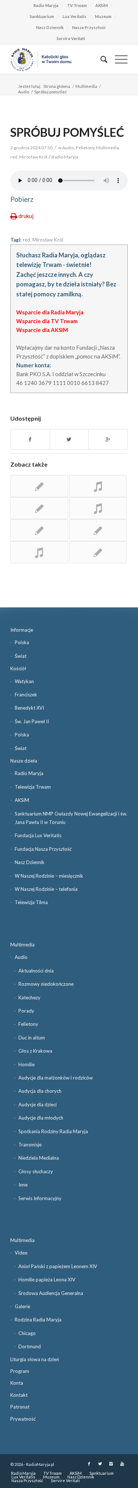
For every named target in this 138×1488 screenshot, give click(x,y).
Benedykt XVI (29, 708)
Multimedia (86, 86)
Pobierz (21, 199)
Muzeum (103, 16)
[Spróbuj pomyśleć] (39, 486)
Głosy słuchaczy (35, 1171)
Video (21, 1253)
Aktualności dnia (36, 971)
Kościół (18, 668)
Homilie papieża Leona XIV (46, 1279)
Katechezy (29, 997)
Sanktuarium (42, 16)
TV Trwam (77, 5)
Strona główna (56, 86)
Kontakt (19, 1395)
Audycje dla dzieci (37, 1104)
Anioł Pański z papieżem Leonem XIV (57, 1266)
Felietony (85, 147)
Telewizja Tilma (31, 902)
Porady (26, 1011)
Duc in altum (31, 1038)
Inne (23, 1185)
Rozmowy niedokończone (46, 984)
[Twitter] (100, 1463)
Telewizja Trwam (33, 787)
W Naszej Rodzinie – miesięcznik (49, 876)
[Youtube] (122, 1463)
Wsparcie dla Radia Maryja (50, 312)
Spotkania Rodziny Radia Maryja (53, 1131)
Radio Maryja (46, 5)
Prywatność (23, 1419)
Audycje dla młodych (40, 1118)
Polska (22, 642)
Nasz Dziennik (50, 27)
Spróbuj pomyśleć (67, 132)
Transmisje (30, 1145)
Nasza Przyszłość (89, 27)
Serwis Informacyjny (39, 1198)
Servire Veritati (71, 38)
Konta (16, 1383)
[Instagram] (111, 1463)
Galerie (22, 1306)
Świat (20, 656)
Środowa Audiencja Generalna (50, 1293)
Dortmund (29, 1346)
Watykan (24, 681)
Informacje (21, 630)
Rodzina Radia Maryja (38, 1320)
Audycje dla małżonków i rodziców (55, 1078)
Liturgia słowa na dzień (34, 1359)
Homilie (26, 1064)
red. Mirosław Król (43, 240)
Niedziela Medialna (38, 1158)
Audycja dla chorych (39, 1091)
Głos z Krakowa (35, 1051)
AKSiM (101, 5)
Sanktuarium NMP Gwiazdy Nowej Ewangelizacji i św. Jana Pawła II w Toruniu (71, 818)
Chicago (27, 1333)
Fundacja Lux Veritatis (38, 835)
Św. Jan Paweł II (32, 721)
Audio (23, 91)
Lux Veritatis (74, 16)
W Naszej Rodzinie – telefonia (46, 889)
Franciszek (26, 694)
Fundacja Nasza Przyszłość (43, 849)
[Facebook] (89, 1463)
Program (19, 1371)
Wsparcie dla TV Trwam (47, 321)
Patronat (19, 1407)
